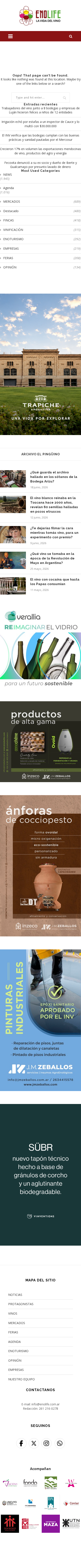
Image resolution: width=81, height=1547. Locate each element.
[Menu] (10, 36)
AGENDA (14, 1342)
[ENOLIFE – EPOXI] (40, 952)
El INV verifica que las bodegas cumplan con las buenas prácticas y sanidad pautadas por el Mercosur (40, 137)
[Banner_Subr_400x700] (40, 1107)
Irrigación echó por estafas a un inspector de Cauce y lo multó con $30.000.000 (40, 124)
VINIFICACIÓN (42, 230)
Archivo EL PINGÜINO (40, 454)
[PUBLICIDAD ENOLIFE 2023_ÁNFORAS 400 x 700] (40, 798)
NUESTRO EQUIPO (21, 1379)
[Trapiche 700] (40, 296)
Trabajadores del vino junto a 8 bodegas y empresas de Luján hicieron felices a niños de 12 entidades (41, 110)
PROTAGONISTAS (20, 1304)
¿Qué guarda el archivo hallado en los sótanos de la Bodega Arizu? (53, 476)
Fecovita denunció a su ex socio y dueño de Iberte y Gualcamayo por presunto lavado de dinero (40, 165)
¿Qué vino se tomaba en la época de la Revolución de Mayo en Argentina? (52, 558)
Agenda (8, 188)
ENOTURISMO (42, 239)
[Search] (71, 36)
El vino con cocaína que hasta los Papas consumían (54, 582)
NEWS (7, 174)
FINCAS (42, 220)
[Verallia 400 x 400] (40, 610)
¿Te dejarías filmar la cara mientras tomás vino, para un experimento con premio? (54, 532)
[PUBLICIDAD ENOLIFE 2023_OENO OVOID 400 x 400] (40, 704)
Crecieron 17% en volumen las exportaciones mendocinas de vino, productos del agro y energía (40, 151)
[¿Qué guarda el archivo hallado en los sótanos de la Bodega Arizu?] (13, 478)
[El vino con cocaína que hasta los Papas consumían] (13, 586)
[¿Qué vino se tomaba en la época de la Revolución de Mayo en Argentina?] (13, 560)
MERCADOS (42, 201)
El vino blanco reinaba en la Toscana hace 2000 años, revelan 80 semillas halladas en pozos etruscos (54, 505)
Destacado (42, 211)
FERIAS (42, 258)
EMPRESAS (42, 248)
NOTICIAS (15, 1295)
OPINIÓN (42, 267)
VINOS (12, 1313)
